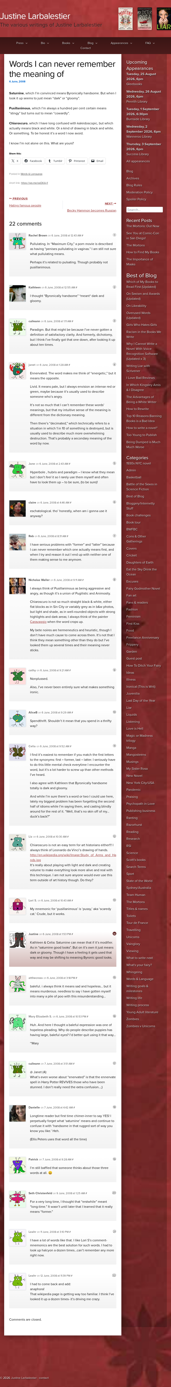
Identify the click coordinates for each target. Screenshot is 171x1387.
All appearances (138, 161)
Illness (131, 680)
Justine (33, 934)
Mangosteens (136, 755)
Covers (131, 548)
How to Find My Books (142, 252)
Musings (132, 762)
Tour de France (137, 923)
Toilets (131, 916)
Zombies (132, 1019)
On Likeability (136, 306)
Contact (85, 48)
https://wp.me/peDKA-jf (34, 183)
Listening (133, 722)
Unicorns (132, 937)
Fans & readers (137, 603)
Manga (131, 748)
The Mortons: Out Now (142, 226)
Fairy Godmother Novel (143, 589)
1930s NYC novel (138, 463)
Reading (132, 832)
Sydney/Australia (138, 888)
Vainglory (133, 944)
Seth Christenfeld (40, 1193)
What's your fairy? (139, 965)
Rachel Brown (38, 235)
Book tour (133, 522)
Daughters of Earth (139, 562)
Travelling (133, 930)
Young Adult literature (142, 1012)
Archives (132, 178)
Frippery (132, 644)
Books (66, 43)
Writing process (137, 1005)
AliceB (33, 712)
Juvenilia (133, 694)
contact (44, 1378)
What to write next (139, 958)
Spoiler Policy (136, 199)
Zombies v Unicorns (140, 1026)
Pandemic (133, 790)
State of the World (139, 881)
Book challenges (138, 515)
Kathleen (35, 287)
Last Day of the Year (140, 701)
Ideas (130, 673)
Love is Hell (134, 729)
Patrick (33, 1159)
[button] (26, 43)
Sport (130, 874)
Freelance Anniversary (142, 638)
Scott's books (136, 860)
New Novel (134, 776)
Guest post (134, 658)
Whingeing (134, 972)
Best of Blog (135, 496)
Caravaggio (38, 622)
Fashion (132, 609)
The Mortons (135, 245)
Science (132, 853)
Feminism (133, 617)
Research (133, 839)
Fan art (131, 595)
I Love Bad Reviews (140, 378)
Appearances (119, 43)
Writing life (134, 998)
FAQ (148, 43)
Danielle (34, 1107)
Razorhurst (134, 825)
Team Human (135, 895)
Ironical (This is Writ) (140, 687)
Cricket (131, 555)
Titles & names (137, 909)
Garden (131, 652)
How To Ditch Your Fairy (143, 666)
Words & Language (31, 174)
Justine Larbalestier (35, 16)
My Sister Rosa (137, 769)
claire (32, 502)
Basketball (133, 477)
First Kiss (132, 624)
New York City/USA (140, 783)
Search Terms (136, 867)
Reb (31, 536)
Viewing (132, 951)
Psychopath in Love (140, 804)
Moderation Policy (139, 192)
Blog (90, 43)
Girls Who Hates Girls (141, 325)
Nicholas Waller (39, 580)
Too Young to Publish (141, 435)
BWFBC (132, 529)
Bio (43, 43)
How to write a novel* (141, 428)
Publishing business (140, 811)
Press (20, 43)
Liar (129, 708)
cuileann (34, 321)
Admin (131, 470)
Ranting (132, 818)
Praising (132, 797)
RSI (128, 846)
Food (130, 631)
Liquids (131, 715)
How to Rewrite (137, 409)
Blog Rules (134, 185)
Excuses (132, 581)
